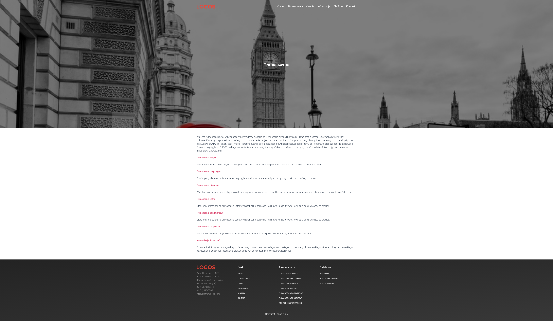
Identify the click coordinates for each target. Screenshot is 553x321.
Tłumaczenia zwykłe (288, 274)
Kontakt (350, 6)
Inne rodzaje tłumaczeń (290, 303)
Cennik (241, 283)
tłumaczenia (295, 6)
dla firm (338, 6)
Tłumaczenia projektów (290, 298)
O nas (240, 274)
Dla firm (241, 293)
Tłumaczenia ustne (288, 288)
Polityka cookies (328, 283)
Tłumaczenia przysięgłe (290, 279)
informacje (324, 6)
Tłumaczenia (244, 279)
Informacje (243, 288)
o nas (280, 6)
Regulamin (324, 274)
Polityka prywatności (330, 279)
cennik (310, 6)
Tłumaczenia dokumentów (291, 293)
